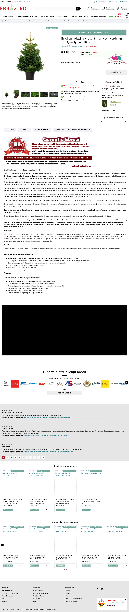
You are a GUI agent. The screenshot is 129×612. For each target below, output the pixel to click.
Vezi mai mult (63, 393)
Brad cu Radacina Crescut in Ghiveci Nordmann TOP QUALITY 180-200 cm (117, 557)
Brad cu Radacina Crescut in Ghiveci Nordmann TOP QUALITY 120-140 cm (12, 501)
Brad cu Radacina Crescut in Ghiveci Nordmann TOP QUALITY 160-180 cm (91, 557)
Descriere (10, 129)
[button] (5, 94)
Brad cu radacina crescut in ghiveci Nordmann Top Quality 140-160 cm (48, 417)
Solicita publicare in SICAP (114, 117)
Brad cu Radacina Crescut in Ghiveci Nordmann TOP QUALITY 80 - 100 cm (65, 501)
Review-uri (24, 129)
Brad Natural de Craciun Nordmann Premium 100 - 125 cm (91, 501)
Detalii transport (42, 129)
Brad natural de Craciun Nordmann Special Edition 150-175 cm (46, 435)
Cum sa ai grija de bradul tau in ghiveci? (73, 129)
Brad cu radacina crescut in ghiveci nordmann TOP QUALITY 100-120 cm (38, 501)
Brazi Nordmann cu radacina (14, 21)
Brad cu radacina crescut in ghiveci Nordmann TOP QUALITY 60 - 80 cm (64, 557)
